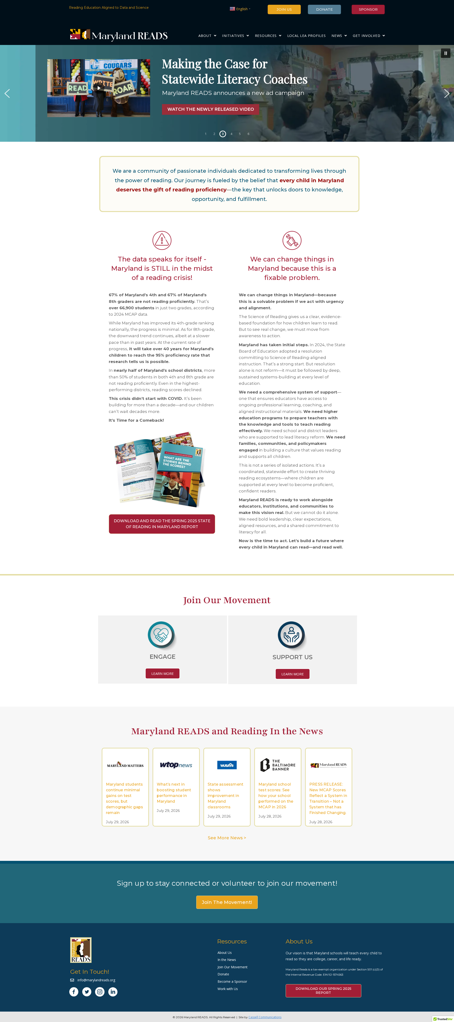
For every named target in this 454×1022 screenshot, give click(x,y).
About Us (225, 952)
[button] (227, 93)
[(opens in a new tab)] (125, 764)
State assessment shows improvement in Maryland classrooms (225, 795)
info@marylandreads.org (96, 980)
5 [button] (240, 134)
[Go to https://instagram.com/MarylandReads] (100, 992)
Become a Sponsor (232, 981)
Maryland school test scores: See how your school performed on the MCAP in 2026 (275, 795)
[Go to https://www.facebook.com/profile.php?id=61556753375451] (74, 992)
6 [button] (248, 134)
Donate (223, 974)
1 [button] (206, 134)
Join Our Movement (233, 967)
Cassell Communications (265, 1017)
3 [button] (223, 134)
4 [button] (231, 134)
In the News (227, 959)
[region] (227, 93)
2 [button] (214, 134)
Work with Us (228, 989)
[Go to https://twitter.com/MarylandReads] (87, 992)
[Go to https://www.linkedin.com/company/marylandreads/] (113, 992)
